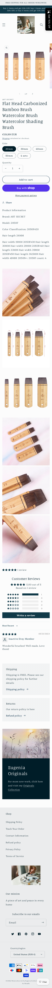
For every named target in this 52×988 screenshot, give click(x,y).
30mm (24, 148)
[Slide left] (19, 94)
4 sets (24, 155)
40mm (39, 148)
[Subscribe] (42, 922)
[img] (9, 634)
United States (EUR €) (25, 954)
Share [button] (9, 202)
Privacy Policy (13, 849)
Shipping (6, 138)
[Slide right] (32, 94)
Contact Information (17, 835)
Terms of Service (15, 856)
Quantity (6, 162)
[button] (3, 25)
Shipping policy (15, 689)
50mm (9, 155)
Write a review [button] (26, 615)
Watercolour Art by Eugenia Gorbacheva (25, 981)
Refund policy (14, 715)
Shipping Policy (14, 821)
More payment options (26, 195)
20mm (9, 148)
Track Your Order (15, 828)
